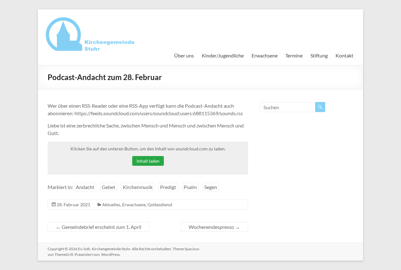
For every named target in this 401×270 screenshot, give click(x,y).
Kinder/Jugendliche (223, 55)
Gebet (108, 187)
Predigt (168, 187)
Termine (294, 55)
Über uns (184, 55)
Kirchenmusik (138, 187)
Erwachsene (265, 55)
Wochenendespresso (214, 227)
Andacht (85, 187)
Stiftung (319, 55)
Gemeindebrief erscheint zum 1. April (98, 227)
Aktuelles (111, 204)
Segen (210, 187)
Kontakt (344, 55)
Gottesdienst (160, 204)
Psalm (190, 187)
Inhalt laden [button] (148, 161)
